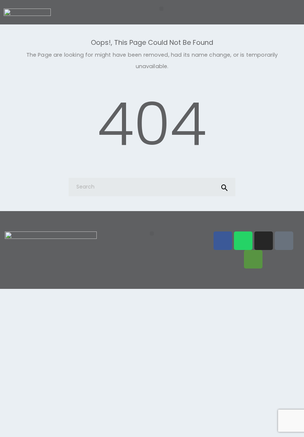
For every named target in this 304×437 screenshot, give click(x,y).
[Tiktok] (284, 240)
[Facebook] (223, 240)
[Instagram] (263, 240)
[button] (161, 9)
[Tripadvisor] (253, 259)
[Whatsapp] (243, 240)
